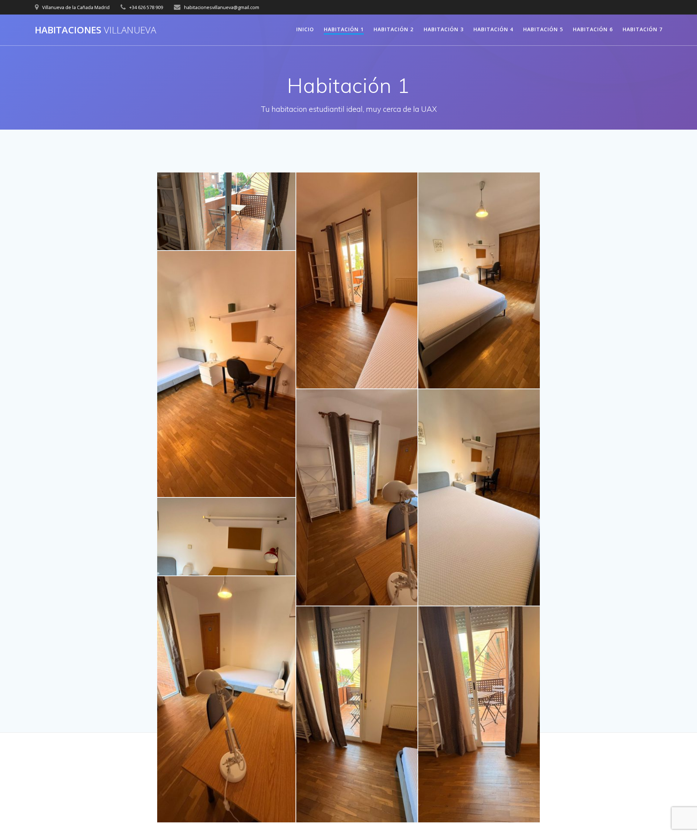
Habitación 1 (344, 29)
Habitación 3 (444, 29)
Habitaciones (95, 30)
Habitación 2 (393, 29)
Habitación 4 (493, 29)
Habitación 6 (593, 29)
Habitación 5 (543, 29)
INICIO (305, 29)
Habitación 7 (643, 29)
